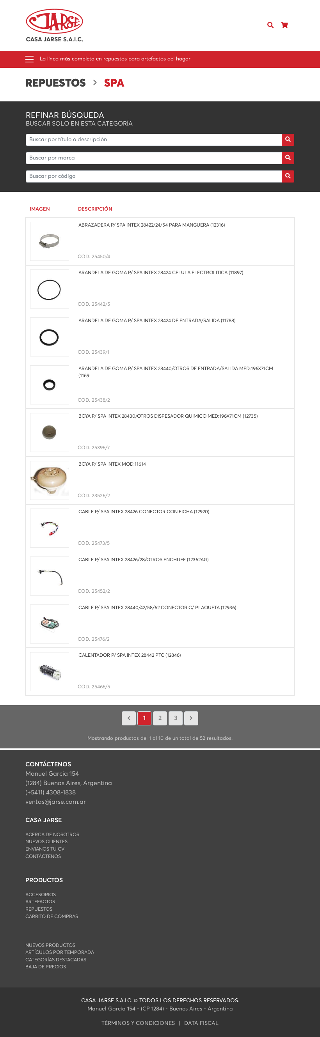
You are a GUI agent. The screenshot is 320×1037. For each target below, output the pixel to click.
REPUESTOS (38, 909)
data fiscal (201, 1023)
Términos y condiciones (138, 1023)
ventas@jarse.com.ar (55, 802)
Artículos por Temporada (59, 952)
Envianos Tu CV (44, 849)
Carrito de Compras (51, 916)
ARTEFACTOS (40, 901)
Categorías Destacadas (55, 960)
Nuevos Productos (50, 945)
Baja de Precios (45, 967)
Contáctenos (43, 856)
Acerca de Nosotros (52, 834)
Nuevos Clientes (46, 841)
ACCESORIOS (40, 894)
